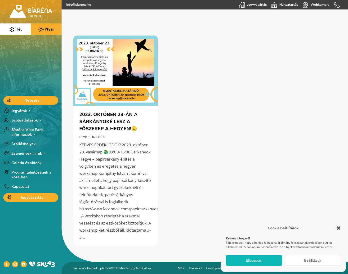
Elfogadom (254, 260)
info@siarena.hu (78, 4)
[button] (338, 228)
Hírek (83, 137)
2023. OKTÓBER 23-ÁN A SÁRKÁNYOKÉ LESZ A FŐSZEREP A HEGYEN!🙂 (108, 121)
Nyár (49, 29)
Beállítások (312, 260)
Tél (18, 29)
